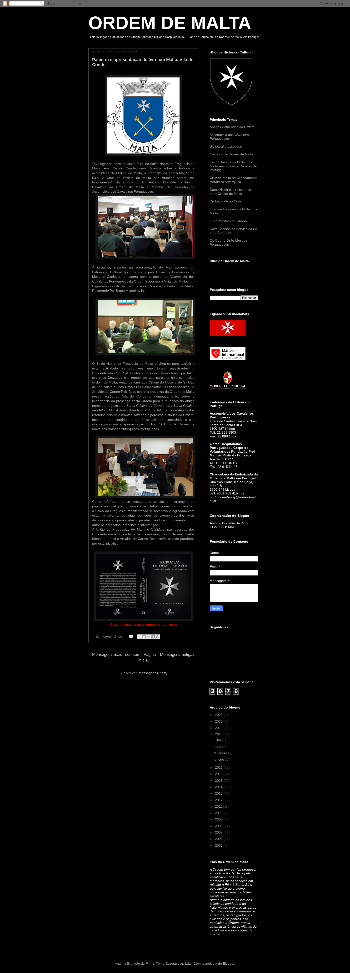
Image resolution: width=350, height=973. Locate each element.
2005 (219, 845)
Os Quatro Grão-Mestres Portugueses (228, 242)
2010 (219, 813)
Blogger (228, 963)
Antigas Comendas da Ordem (232, 127)
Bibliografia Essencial (226, 146)
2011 (219, 806)
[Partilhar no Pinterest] (157, 636)
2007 (219, 832)
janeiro (219, 759)
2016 (219, 774)
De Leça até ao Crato (226, 201)
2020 (219, 721)
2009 (219, 819)
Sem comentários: (109, 636)
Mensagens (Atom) (153, 673)
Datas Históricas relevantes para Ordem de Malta (230, 192)
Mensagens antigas (177, 654)
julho (218, 740)
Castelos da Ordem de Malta (231, 154)
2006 (219, 839)
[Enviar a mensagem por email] (139, 636)
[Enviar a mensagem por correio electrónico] (130, 636)
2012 (219, 800)
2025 (219, 715)
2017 (219, 767)
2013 (219, 793)
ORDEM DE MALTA (169, 23)
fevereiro (221, 753)
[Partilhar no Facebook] (153, 636)
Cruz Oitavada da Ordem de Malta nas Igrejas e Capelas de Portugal (233, 166)
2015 (219, 780)
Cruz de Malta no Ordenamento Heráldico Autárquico (234, 180)
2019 (219, 728)
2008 (219, 826)
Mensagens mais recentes (115, 654)
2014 (219, 787)
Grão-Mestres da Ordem (228, 221)
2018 (219, 734)
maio (218, 746)
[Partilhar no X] (148, 636)
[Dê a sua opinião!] (144, 636)
